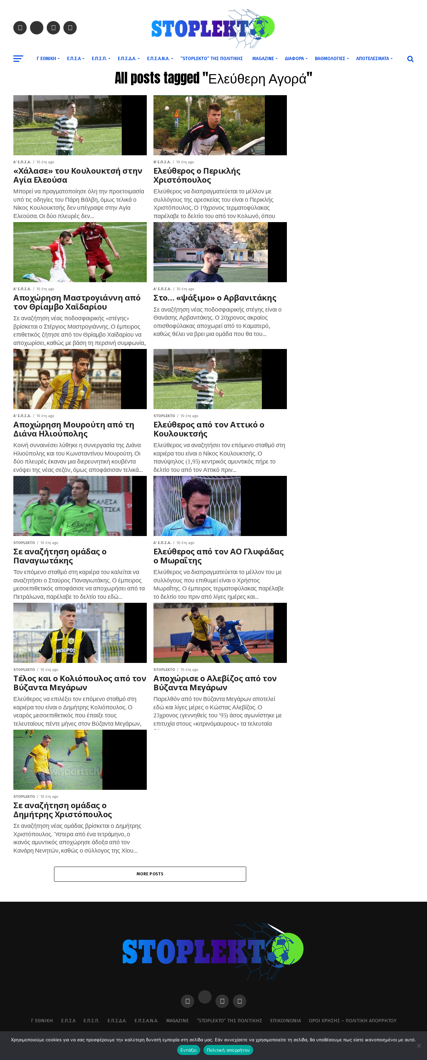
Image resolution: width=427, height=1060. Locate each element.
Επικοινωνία (285, 1021)
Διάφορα (294, 58)
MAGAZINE (263, 58)
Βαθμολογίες (330, 58)
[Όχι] (418, 1045)
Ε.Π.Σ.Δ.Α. (127, 58)
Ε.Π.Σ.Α (74, 58)
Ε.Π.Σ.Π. (99, 58)
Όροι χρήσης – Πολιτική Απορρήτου (352, 1021)
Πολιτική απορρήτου (228, 1050)
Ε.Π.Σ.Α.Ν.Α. (158, 58)
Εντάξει (188, 1050)
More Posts (150, 873)
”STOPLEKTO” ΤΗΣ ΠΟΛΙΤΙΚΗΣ (211, 58)
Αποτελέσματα (372, 58)
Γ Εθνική (46, 58)
